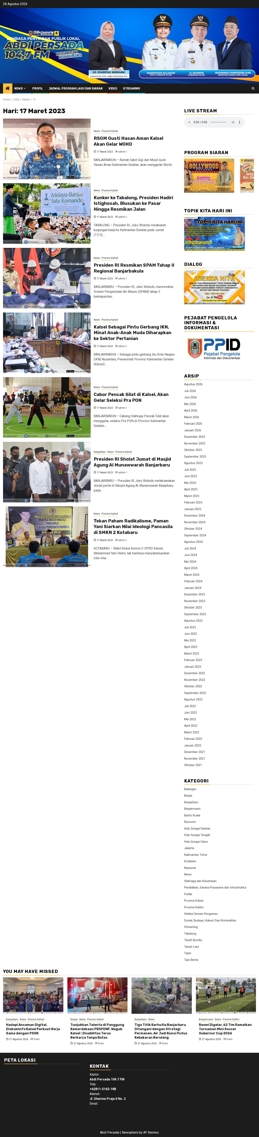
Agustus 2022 (193, 699)
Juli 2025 (190, 470)
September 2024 (195, 535)
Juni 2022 (190, 712)
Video (112, 88)
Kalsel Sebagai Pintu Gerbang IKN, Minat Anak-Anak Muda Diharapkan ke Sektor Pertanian (132, 332)
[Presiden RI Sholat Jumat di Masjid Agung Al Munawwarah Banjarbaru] (47, 472)
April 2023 (190, 647)
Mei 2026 (190, 404)
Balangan (190, 789)
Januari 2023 (192, 667)
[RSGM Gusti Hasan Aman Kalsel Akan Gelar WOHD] (47, 149)
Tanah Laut (191, 947)
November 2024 (194, 522)
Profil (37, 88)
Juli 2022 (190, 706)
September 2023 (195, 614)
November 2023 (194, 601)
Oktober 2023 (193, 607)
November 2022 (194, 680)
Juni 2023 (190, 634)
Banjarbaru (100, 452)
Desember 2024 (194, 515)
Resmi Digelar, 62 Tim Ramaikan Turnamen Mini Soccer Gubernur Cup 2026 (225, 1029)
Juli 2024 (190, 548)
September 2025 (195, 456)
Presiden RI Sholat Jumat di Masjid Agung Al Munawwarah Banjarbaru (132, 462)
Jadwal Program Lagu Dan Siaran (76, 88)
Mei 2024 (190, 561)
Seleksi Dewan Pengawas (201, 914)
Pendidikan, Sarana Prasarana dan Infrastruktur (215, 887)
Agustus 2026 (193, 384)
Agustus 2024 (193, 542)
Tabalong (190, 933)
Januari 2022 (192, 745)
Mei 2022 (190, 719)
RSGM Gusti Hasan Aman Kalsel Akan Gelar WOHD (128, 141)
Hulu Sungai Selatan (197, 828)
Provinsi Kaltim (194, 907)
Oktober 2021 (193, 765)
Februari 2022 (193, 739)
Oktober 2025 (193, 450)
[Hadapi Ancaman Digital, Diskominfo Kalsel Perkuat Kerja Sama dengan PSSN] (33, 995)
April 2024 (190, 568)
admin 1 (122, 151)
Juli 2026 (190, 391)
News (18, 88)
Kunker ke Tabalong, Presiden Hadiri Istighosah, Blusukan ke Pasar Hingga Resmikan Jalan (133, 203)
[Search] (253, 88)
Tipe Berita (191, 960)
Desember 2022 (194, 673)
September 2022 (195, 693)
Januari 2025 (192, 509)
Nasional (190, 868)
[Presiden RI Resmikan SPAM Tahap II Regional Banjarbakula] (47, 278)
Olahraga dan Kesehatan (200, 881)
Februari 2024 (193, 581)
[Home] (7, 89)
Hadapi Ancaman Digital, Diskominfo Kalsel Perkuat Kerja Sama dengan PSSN (33, 1029)
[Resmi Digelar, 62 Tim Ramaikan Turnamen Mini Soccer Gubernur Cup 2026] (226, 995)
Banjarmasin (192, 809)
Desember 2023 (194, 594)
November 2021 (194, 758)
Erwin (37, 1039)
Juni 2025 (190, 476)
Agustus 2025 (193, 463)
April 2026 (190, 410)
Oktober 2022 (193, 686)
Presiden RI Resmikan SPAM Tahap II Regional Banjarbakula (134, 268)
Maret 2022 (191, 732)
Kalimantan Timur (195, 855)
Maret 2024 (191, 575)
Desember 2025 (194, 437)
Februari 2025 (193, 502)
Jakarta (189, 848)
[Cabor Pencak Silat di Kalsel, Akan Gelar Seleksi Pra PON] (47, 407)
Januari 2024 (192, 588)
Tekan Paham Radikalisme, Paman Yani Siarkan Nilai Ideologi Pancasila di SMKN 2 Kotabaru (133, 526)
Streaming (131, 88)
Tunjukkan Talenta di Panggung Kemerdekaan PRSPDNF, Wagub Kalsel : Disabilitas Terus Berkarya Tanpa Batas (97, 1031)
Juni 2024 (190, 555)
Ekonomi (190, 822)
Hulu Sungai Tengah (197, 835)
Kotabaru (190, 861)
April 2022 (190, 725)
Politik (188, 894)
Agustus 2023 (193, 620)
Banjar (188, 795)
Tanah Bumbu (193, 940)
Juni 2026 (190, 397)
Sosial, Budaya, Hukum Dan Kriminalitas (210, 920)
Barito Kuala (192, 815)
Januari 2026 (192, 430)
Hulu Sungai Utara (196, 841)
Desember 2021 (194, 752)
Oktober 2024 (193, 529)
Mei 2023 (190, 640)
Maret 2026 (191, 417)
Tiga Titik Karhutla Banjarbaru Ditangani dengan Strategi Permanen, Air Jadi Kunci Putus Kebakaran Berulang (161, 1031)
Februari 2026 (193, 423)
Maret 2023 (191, 653)
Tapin (187, 953)
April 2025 (190, 489)
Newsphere (130, 1132)
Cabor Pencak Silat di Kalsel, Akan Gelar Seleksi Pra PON (131, 397)
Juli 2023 (190, 627)
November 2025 (194, 443)
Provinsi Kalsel (110, 131)
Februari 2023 (193, 660)
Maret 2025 (191, 496)
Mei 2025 (190, 483)
